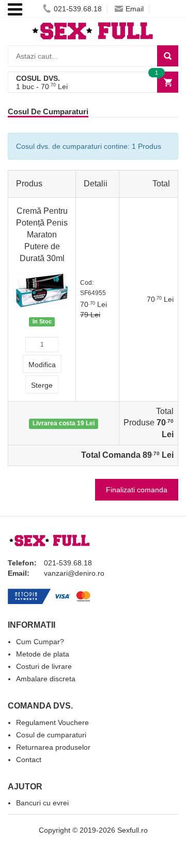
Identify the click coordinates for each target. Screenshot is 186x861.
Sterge (42, 385)
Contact (28, 759)
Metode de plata (42, 654)
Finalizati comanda (136, 490)
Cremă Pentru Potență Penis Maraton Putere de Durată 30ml (42, 234)
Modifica (42, 364)
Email (135, 9)
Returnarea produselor (53, 747)
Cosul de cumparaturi (51, 735)
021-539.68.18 (78, 9)
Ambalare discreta (45, 679)
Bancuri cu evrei (42, 803)
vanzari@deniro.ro (74, 573)
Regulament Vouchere (52, 722)
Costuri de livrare (44, 666)
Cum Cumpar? (40, 642)
